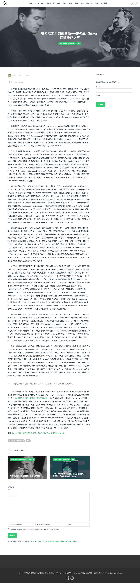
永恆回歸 (54, 433)
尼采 (35, 433)
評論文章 (89, 3)
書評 (82, 3)
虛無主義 (61, 433)
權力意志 (46, 433)
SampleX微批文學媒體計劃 (44, 3)
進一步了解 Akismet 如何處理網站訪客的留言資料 (57, 541)
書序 (76, 3)
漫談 (96, 3)
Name (98, 87)
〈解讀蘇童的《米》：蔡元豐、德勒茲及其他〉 (31, 398)
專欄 (58, 3)
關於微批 (104, 3)
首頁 (30, 3)
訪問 (64, 3)
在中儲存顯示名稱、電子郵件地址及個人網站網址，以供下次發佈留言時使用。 (34, 529)
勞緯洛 (14, 75)
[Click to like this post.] (27, 75)
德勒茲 (39, 433)
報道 (70, 3)
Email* (98, 95)
